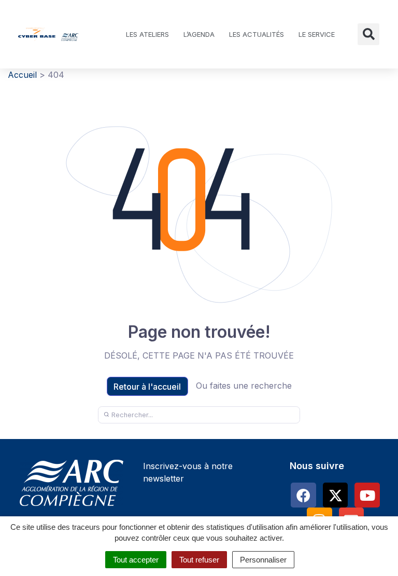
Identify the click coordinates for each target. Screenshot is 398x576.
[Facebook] (303, 495)
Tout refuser (199, 559)
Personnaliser (263, 559)
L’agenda (199, 34)
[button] (368, 34)
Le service (316, 34)
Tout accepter (136, 559)
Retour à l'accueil (147, 386)
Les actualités (256, 34)
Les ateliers (147, 34)
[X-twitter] (335, 495)
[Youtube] (367, 495)
